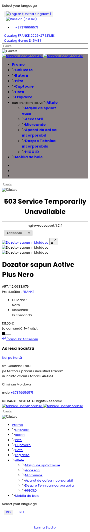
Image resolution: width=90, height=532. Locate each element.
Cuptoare (24, 86)
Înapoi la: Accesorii (22, 339)
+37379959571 (26, 27)
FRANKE (28, 291)
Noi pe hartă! (15, 517)
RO (8, 512)
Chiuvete (24, 69)
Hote (19, 91)
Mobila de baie (29, 157)
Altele (52, 102)
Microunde (35, 124)
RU (22, 512)
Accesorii (34, 119)
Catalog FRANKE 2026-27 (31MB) (30, 35)
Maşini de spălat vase (42, 465)
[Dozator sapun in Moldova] (25, 242)
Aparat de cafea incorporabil (39, 132)
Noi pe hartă (12, 357)
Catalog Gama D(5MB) (22, 40)
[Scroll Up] (3, 522)
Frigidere (23, 97)
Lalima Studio (45, 527)
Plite (19, 80)
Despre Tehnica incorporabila (39, 143)
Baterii (21, 75)
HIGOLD (32, 151)
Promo (18, 64)
